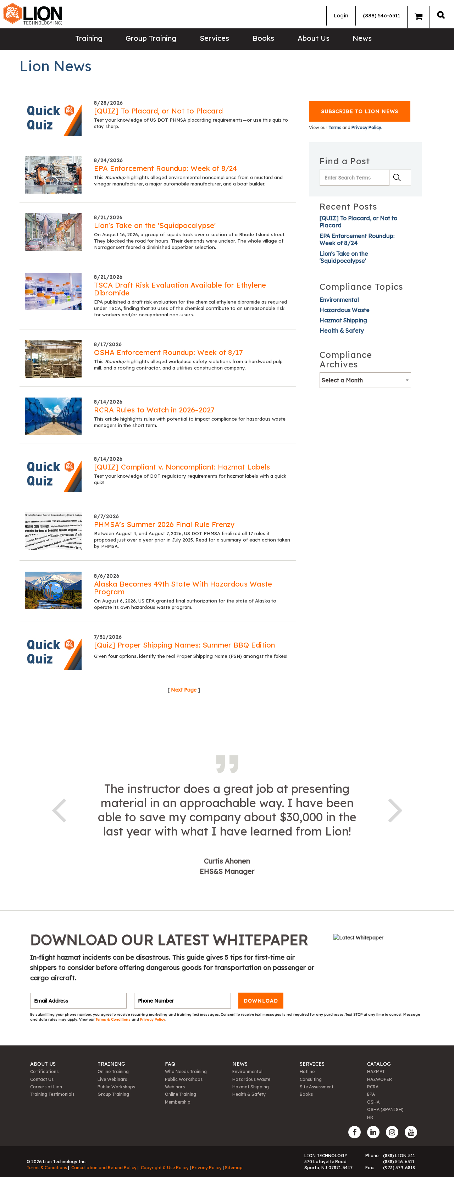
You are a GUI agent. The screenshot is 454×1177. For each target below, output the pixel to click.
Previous (58, 808)
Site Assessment (316, 1086)
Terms (334, 127)
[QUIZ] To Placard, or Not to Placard (158, 110)
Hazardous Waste (345, 309)
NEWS (240, 1064)
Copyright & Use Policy (165, 1167)
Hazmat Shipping (343, 320)
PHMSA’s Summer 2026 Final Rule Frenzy (164, 524)
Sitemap (234, 1167)
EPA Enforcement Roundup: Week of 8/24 (165, 168)
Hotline (307, 1071)
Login (341, 15)
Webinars (175, 1086)
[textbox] (365, 380)
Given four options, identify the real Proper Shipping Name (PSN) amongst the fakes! (190, 656)
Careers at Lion (46, 1086)
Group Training (151, 38)
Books (263, 38)
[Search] (440, 14)
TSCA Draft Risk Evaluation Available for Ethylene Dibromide (180, 289)
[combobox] (365, 380)
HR (370, 1117)
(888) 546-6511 (381, 15)
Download (261, 1001)
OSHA (373, 1102)
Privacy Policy (152, 1019)
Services (214, 38)
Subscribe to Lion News (359, 111)
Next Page (183, 690)
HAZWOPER (379, 1079)
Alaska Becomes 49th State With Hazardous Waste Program (183, 587)
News (362, 38)
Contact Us (42, 1079)
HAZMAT (376, 1071)
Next (395, 808)
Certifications (44, 1071)
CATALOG (379, 1064)
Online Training (113, 1071)
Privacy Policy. (366, 127)
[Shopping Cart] (419, 17)
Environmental (339, 299)
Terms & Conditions (114, 1019)
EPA (371, 1094)
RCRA (372, 1086)
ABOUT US (43, 1064)
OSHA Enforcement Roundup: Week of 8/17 (168, 352)
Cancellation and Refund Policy (104, 1167)
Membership (177, 1102)
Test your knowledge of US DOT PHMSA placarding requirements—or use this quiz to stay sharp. (191, 123)
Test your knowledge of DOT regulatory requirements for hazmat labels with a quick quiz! (190, 479)
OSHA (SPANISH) (385, 1109)
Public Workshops (116, 1086)
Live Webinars (112, 1079)
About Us (314, 38)
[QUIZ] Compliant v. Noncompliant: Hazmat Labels (182, 466)
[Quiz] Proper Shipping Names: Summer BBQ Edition (184, 644)
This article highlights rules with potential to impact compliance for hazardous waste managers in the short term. (190, 422)
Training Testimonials (52, 1094)
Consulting (311, 1079)
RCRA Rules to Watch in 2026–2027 (154, 409)
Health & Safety (342, 330)
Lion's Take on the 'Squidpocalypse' (155, 225)
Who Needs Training (186, 1071)
